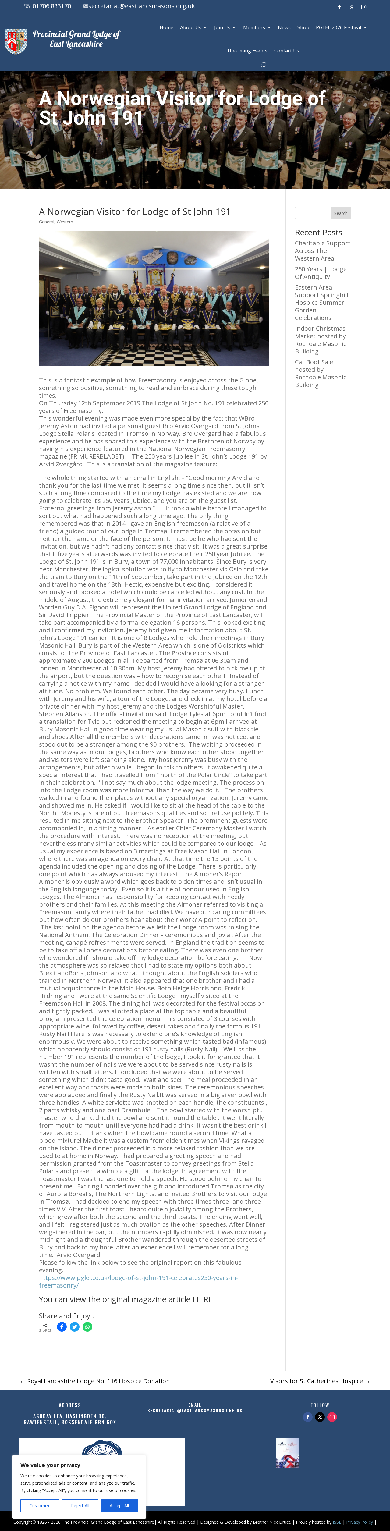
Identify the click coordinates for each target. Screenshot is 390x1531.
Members (254, 27)
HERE (203, 1299)
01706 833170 (52, 6)
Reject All (80, 1505)
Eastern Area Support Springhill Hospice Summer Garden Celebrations (321, 302)
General (46, 222)
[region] (79, 1487)
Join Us (222, 27)
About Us (190, 27)
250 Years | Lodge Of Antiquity (321, 273)
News (284, 27)
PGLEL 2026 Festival (338, 27)
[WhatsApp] (87, 1327)
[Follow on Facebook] (339, 7)
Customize (40, 1505)
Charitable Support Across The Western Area (322, 250)
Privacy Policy (359, 1522)
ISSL (337, 1522)
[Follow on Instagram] (364, 7)
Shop (303, 27)
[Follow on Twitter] (320, 1417)
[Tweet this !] (75, 1327)
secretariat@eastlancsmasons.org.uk (141, 6)
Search (341, 213)
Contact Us (286, 50)
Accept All (119, 1505)
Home (166, 27)
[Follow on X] (351, 7)
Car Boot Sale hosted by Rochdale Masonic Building (320, 373)
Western (65, 222)
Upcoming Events (248, 50)
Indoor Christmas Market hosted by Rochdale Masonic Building (320, 339)
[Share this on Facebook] (62, 1327)
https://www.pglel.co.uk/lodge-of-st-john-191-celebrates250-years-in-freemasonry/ (138, 1281)
